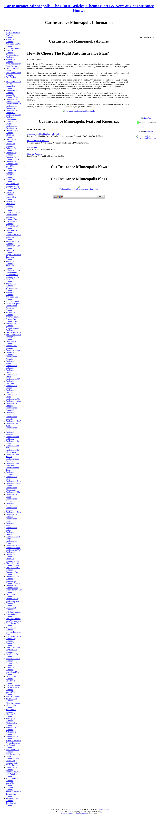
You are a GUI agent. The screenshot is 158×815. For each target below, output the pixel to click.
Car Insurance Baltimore (11, 367)
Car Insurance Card (13, 104)
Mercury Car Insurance (11, 706)
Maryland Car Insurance (11, 699)
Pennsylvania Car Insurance (13, 242)
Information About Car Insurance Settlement (13, 214)
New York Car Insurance (11, 231)
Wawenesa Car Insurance (12, 289)
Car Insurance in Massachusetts (12, 451)
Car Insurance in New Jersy (12, 460)
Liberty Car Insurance (10, 682)
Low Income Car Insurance (12, 688)
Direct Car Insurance (10, 167)
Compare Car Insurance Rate (12, 162)
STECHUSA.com (74, 809)
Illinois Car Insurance (10, 209)
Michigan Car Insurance (11, 715)
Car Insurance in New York (12, 464)
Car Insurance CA (13, 379)
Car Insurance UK (13, 548)
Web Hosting (64, 813)
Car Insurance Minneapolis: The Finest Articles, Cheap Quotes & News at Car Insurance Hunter (79, 8)
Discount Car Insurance (11, 609)
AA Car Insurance (13, 33)
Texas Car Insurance (10, 267)
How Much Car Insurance (12, 655)
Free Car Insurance (13, 636)
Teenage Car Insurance (11, 795)
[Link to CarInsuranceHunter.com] (146, 138)
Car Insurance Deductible (11, 409)
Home (8, 30)
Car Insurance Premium (11, 509)
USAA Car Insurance (10, 280)
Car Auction (32, 147)
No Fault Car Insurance (11, 746)
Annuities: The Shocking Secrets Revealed (43, 134)
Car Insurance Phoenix (11, 500)
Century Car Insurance (11, 555)
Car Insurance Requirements (11, 127)
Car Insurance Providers (11, 515)
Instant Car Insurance (10, 668)
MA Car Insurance (13, 696)
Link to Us (149, 131)
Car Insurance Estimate (11, 418)
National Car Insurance (11, 733)
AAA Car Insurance (10, 36)
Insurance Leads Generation (38, 141)
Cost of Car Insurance (10, 595)
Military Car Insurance (10, 719)
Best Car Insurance (13, 332)
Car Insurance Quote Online (11, 118)
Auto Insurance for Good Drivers (13, 65)
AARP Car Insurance (10, 40)
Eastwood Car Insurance (11, 615)
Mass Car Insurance (13, 703)
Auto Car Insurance (13, 317)
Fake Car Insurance (13, 621)
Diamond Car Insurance (11, 604)
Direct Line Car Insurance (12, 171)
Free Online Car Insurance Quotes (13, 185)
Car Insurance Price (13, 512)
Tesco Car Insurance (10, 258)
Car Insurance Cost (13, 401)
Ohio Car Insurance (13, 235)
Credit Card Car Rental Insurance (12, 600)
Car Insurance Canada (11, 387)
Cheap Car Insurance (10, 136)
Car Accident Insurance (11, 342)
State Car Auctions (34, 154)
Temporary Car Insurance (12, 799)
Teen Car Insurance (13, 792)
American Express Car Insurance (13, 304)
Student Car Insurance (10, 788)
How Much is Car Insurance (13, 660)
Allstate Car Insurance (10, 51)
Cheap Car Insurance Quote (12, 560)
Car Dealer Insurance (10, 353)
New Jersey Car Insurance (12, 227)
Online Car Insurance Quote (12, 757)
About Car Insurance (10, 293)
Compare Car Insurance (11, 154)
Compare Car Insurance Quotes (13, 582)
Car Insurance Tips (13, 545)
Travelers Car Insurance (11, 804)
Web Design (71, 813)
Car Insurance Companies (11, 107)
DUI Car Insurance (13, 612)
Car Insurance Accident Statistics (13, 100)
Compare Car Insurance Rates (12, 586)
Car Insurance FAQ (13, 421)
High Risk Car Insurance (11, 651)
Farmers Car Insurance (11, 628)
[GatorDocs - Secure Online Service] (146, 118)
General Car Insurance (10, 640)
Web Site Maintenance (81, 813)
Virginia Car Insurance (11, 284)
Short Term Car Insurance (12, 779)
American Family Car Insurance (13, 56)
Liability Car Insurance (11, 677)
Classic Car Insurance (10, 145)
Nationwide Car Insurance (12, 737)
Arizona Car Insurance (11, 313)
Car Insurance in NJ (13, 115)
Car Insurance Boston (11, 371)
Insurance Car (11, 219)
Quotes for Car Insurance (12, 768)
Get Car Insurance (13, 647)
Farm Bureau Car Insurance (13, 624)
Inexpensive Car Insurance (12, 664)
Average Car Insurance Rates (12, 320)
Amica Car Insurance (10, 309)
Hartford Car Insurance (11, 198)
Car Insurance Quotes (11, 122)
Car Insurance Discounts (11, 413)
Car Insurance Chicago (11, 391)
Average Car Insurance (11, 324)
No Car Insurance (13, 743)
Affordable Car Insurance (12, 298)
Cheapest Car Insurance (11, 140)
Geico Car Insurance (10, 193)
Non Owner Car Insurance (12, 751)
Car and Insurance (13, 350)
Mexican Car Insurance (11, 711)
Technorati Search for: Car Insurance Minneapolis (78, 189)
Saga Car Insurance (13, 255)
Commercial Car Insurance (12, 577)
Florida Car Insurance (10, 180)
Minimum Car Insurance (11, 724)
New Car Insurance (13, 741)
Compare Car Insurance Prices (12, 158)
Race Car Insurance (13, 772)
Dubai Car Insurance (10, 176)
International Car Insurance (12, 673)
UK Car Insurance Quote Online (13, 271)
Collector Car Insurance (11, 149)
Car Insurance (11, 552)
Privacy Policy (104, 809)
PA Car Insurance (13, 765)
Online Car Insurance (10, 238)
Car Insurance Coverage (11, 404)
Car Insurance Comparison (11, 111)
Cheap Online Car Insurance (13, 569)
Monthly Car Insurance (11, 728)
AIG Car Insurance (13, 48)
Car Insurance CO (13, 399)
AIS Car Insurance (13, 301)
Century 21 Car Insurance (12, 131)
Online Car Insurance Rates (12, 762)
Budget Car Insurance (10, 87)
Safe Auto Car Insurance (11, 775)
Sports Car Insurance (10, 784)
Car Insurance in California (12, 438)
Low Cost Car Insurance (11, 222)
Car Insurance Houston (11, 433)
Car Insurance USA (13, 550)
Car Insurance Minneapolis (11, 489)
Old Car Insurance (13, 754)
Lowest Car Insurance (10, 693)
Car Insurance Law (13, 481)
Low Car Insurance (13, 685)
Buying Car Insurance (10, 338)
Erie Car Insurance (13, 619)
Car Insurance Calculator (11, 382)
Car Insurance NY (13, 492)
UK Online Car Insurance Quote (12, 276)
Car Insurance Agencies (11, 358)
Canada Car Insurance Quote (12, 96)
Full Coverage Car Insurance (13, 189)
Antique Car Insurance (11, 60)
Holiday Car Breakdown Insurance (11, 203)
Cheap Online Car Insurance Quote (13, 564)
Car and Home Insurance (11, 347)
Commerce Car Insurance (12, 573)
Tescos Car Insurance (10, 262)
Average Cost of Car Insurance (12, 329)
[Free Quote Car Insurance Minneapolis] (79, 111)
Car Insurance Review (11, 533)
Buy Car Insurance (13, 335)
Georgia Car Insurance (11, 644)
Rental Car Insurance (10, 251)
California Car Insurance (11, 91)
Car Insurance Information (11, 473)
